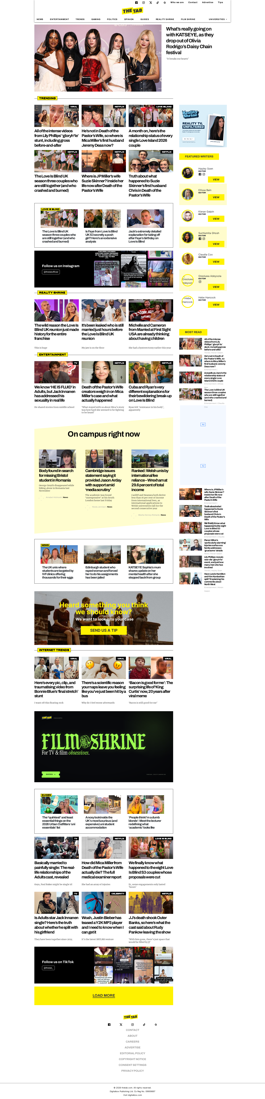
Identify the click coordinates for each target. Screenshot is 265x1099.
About (132, 1035)
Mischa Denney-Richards (148, 515)
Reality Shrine (165, 19)
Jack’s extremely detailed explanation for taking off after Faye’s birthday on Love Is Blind (145, 236)
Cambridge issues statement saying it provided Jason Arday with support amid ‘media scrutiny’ (103, 480)
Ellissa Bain (204, 190)
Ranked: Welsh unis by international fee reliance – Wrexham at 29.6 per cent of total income (149, 480)
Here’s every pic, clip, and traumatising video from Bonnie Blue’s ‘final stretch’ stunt (56, 689)
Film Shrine (188, 19)
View (216, 179)
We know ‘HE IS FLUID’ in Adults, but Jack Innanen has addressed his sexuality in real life (54, 393)
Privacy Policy (132, 1070)
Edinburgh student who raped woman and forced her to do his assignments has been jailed (101, 572)
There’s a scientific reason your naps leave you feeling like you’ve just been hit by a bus (104, 689)
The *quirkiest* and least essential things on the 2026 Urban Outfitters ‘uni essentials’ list (58, 822)
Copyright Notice (132, 1059)
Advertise (207, 2)
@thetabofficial (51, 272)
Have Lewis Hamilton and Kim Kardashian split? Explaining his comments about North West (214, 579)
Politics (112, 19)
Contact (193, 2)
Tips (220, 2)
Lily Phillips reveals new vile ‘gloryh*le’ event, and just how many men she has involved (214, 562)
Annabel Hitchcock (54, 497)
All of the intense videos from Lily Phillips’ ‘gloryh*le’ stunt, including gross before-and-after (215, 344)
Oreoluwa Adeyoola (209, 276)
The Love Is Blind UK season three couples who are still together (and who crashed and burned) (59, 236)
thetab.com (127, 1088)
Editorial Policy (132, 1053)
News (40, 19)
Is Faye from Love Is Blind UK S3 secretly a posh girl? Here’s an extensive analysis (101, 236)
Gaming (95, 19)
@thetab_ (48, 968)
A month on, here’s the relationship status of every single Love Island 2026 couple (215, 377)
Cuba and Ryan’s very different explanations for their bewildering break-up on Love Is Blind (150, 393)
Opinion (129, 19)
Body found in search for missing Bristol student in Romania (56, 475)
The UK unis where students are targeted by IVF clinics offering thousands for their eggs (57, 572)
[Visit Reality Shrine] (203, 126)
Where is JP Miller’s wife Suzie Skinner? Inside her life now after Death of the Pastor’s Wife (214, 494)
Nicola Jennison (99, 507)
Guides (144, 19)
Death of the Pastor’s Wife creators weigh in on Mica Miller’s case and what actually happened (102, 393)
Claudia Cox (205, 254)
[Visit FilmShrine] (103, 746)
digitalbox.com (135, 1095)
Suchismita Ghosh (208, 233)
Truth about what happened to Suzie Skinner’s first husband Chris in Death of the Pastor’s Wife (147, 185)
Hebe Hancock (207, 297)
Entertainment (59, 19)
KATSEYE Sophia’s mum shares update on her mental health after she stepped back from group (145, 572)
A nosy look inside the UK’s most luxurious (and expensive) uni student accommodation (101, 822)
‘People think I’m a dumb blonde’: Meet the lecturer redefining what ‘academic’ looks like (145, 822)
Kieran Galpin (206, 211)
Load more (104, 995)
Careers (132, 1041)
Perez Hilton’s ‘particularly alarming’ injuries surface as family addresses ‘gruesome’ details (215, 545)
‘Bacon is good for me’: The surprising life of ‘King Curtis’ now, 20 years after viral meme (151, 689)
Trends (80, 19)
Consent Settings (132, 1065)
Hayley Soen (205, 168)
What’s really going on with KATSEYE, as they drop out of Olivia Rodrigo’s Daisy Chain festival (189, 40)
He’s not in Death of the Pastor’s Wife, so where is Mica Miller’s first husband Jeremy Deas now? (215, 361)
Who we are (177, 2)
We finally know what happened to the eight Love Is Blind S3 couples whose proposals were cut (215, 528)
